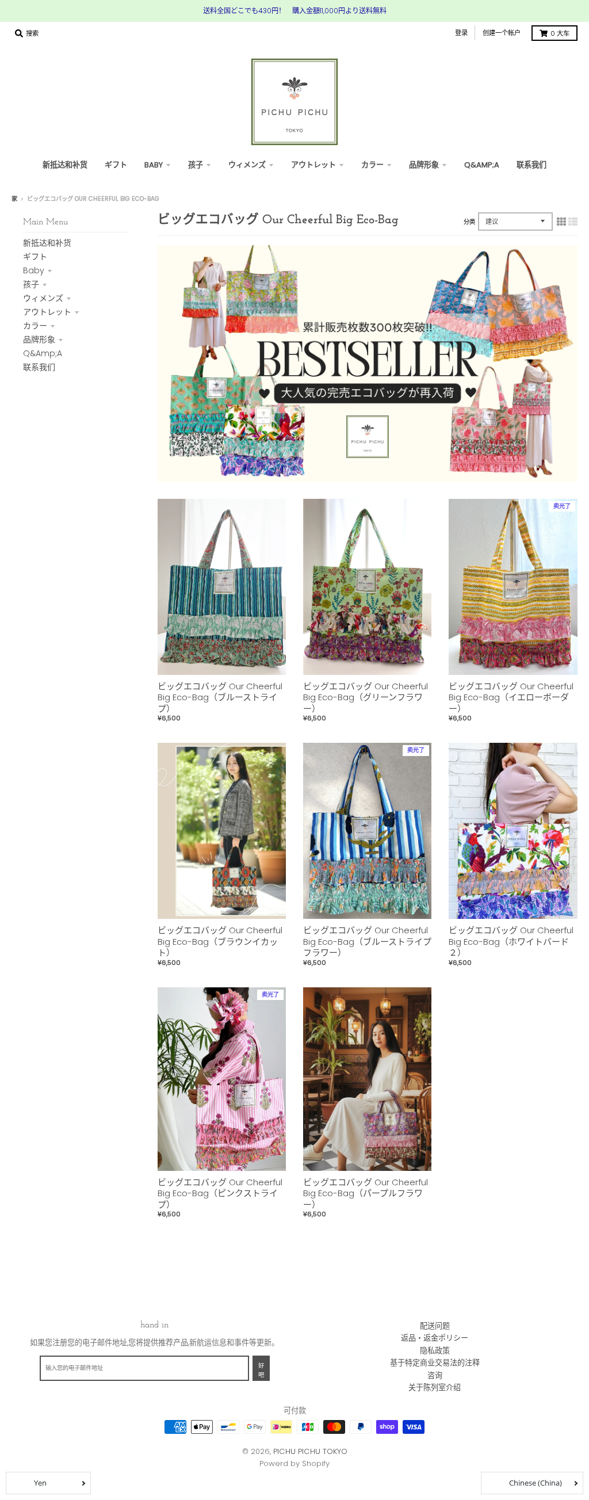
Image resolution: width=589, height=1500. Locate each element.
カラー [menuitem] (372, 164)
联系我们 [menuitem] (531, 164)
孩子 (31, 284)
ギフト (35, 256)
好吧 (261, 1370)
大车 (559, 33)
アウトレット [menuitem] (313, 164)
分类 (469, 221)
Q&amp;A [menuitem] (481, 164)
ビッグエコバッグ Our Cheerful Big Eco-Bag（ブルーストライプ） (220, 697)
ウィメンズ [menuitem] (247, 164)
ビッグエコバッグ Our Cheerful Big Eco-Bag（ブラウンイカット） (220, 941)
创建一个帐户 (502, 32)
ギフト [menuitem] (116, 164)
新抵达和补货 (47, 243)
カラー (35, 325)
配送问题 (435, 1325)
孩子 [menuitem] (195, 164)
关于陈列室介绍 (434, 1387)
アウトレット (47, 312)
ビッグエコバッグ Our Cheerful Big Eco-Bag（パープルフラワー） (365, 1193)
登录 (461, 32)
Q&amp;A (42, 353)
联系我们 (39, 367)
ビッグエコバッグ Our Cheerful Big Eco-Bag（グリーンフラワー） (365, 697)
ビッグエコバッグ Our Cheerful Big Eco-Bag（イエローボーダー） (511, 697)
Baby (33, 270)
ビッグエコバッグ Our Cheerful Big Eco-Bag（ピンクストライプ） (220, 1193)
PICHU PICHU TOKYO (310, 1451)
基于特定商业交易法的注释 (435, 1362)
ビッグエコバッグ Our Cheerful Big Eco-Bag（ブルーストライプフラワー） (367, 941)
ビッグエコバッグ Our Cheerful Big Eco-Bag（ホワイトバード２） (511, 941)
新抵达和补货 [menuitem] (65, 164)
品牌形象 (39, 339)
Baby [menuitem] (153, 164)
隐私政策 (435, 1350)
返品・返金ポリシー (434, 1338)
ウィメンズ (43, 298)
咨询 (434, 1375)
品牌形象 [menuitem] (424, 164)
